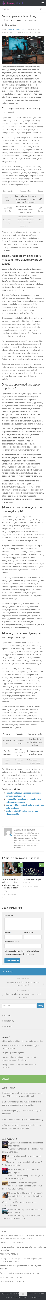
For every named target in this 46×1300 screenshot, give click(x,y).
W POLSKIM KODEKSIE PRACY (12, 1282)
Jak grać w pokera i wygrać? (13, 1053)
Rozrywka (6, 9)
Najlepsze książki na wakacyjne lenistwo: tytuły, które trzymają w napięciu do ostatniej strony (11, 885)
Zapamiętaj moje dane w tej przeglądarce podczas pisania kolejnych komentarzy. (21, 952)
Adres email (29, 932)
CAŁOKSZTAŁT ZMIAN (9, 1254)
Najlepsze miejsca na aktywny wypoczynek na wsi (19, 1273)
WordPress (16, 1297)
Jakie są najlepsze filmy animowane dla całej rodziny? (23, 1041)
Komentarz (9, 915)
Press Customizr (34, 1297)
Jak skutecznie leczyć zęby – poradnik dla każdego (24, 1119)
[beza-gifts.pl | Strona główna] (16, 3)
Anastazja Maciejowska (16, 29)
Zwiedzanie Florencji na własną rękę (22, 1183)
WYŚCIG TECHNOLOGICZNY (11, 1277)
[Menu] (43, 3)
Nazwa (7, 932)
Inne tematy (9, 1021)
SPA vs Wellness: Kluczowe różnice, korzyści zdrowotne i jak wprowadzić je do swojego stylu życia (25, 1196)
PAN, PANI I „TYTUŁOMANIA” (11, 1243)
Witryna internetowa (12, 941)
